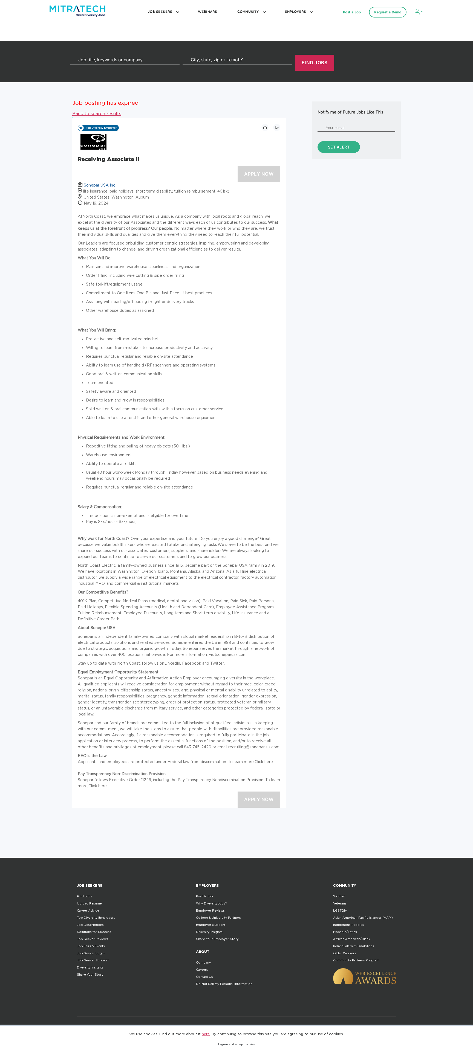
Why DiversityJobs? (211, 903)
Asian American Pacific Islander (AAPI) (363, 917)
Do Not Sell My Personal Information (224, 983)
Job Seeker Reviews (92, 939)
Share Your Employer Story (217, 939)
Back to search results (96, 113)
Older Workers (344, 953)
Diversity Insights (90, 967)
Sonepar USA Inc (99, 185)
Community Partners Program (356, 960)
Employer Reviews (210, 910)
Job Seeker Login (91, 953)
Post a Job (352, 12)
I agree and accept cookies (236, 1044)
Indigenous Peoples (348, 924)
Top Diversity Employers (96, 917)
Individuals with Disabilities (353, 946)
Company (203, 962)
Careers (202, 969)
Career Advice (88, 910)
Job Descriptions (90, 924)
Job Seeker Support (93, 960)
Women (339, 896)
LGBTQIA (340, 910)
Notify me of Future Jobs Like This (350, 112)
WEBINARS (207, 11)
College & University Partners (218, 917)
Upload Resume (89, 903)
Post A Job (204, 896)
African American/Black (351, 939)
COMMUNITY (248, 11)
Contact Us (204, 976)
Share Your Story (90, 974)
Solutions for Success (94, 931)
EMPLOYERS (295, 11)
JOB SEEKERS (160, 11)
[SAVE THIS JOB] (276, 127)
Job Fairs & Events (91, 946)
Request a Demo (387, 12)
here (206, 1034)
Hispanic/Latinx (345, 931)
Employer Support (210, 924)
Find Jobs (84, 896)
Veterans (340, 903)
